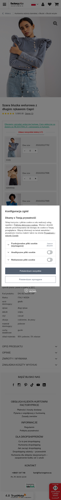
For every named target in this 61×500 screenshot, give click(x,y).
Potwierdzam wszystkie (30, 271)
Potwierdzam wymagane (30, 279)
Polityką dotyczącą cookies (26, 225)
